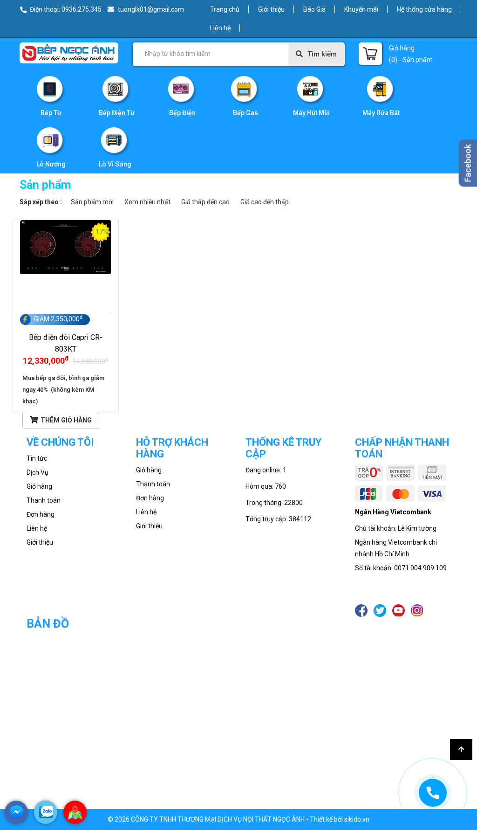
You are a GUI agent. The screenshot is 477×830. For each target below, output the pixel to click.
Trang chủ (224, 9)
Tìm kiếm (322, 54)
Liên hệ (220, 28)
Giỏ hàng (39, 486)
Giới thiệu (271, 9)
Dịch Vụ (37, 472)
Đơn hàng (41, 514)
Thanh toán (44, 500)
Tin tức (37, 458)
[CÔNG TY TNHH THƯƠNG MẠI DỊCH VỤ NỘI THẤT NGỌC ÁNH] (69, 52)
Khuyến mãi (361, 9)
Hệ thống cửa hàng (424, 9)
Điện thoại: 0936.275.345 (65, 9)
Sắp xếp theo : (41, 202)
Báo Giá (314, 9)
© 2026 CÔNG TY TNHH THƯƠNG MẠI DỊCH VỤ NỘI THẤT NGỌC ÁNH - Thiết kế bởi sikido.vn (238, 819)
